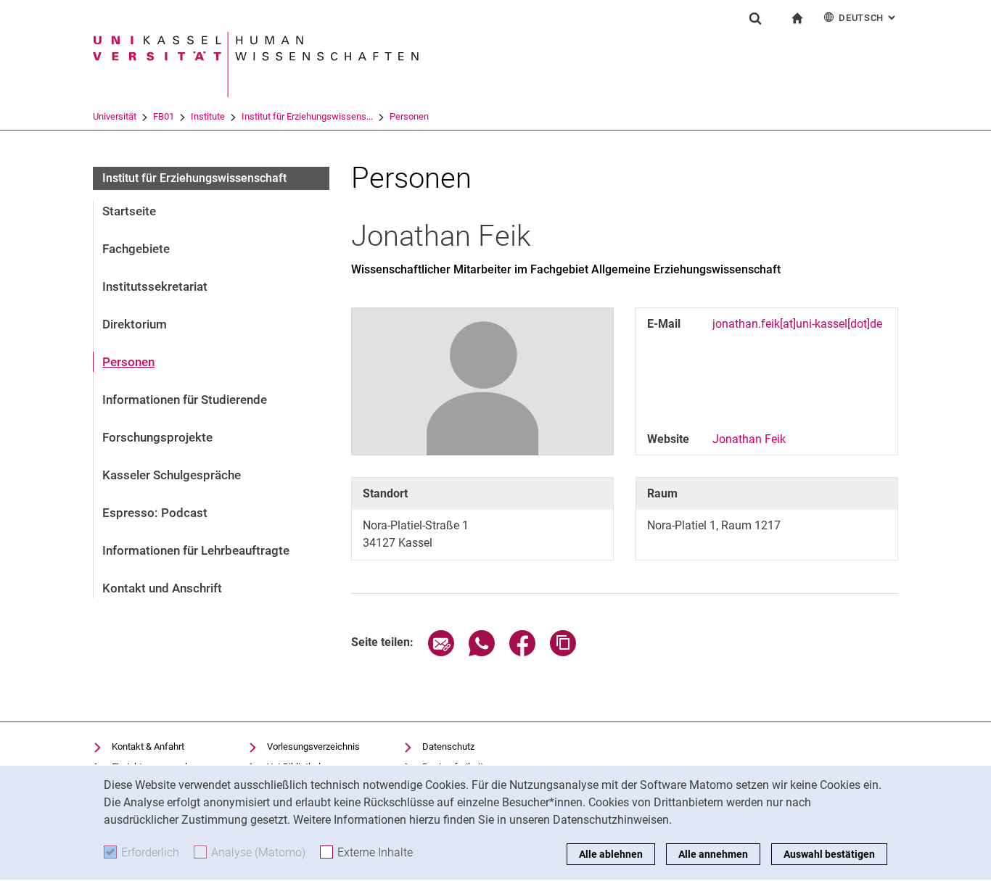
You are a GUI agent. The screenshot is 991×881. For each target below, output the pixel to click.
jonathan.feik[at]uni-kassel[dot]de (797, 324)
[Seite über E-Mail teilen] (441, 652)
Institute (208, 116)
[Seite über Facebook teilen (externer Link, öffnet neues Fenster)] (522, 652)
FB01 (163, 116)
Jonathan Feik (749, 439)
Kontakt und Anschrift (162, 588)
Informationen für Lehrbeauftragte (195, 550)
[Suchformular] (755, 18)
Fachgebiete (136, 248)
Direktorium (134, 324)
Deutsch (868, 17)
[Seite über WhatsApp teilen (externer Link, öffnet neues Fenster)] (482, 652)
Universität (114, 116)
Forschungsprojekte (157, 437)
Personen (409, 116)
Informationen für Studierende (184, 399)
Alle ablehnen (611, 854)
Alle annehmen (713, 854)
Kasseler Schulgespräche (171, 475)
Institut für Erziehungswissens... (307, 116)
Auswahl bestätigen (829, 854)
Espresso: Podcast (154, 512)
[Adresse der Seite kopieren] (563, 652)
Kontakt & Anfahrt (148, 746)
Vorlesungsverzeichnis (313, 746)
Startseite (129, 211)
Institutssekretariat (154, 286)
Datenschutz (448, 746)
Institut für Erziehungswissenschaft (194, 178)
